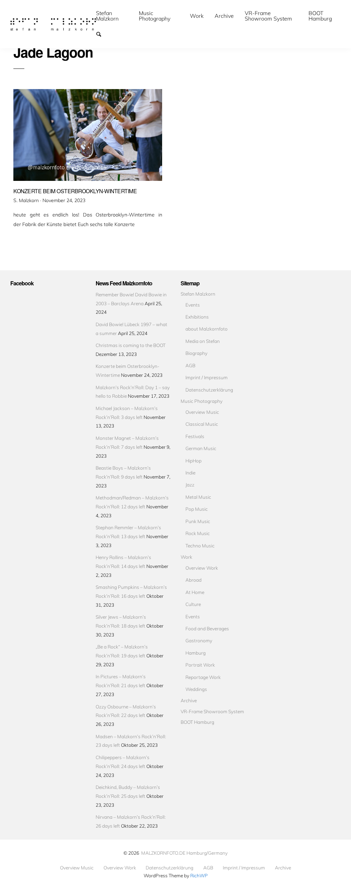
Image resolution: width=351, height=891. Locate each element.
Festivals (194, 436)
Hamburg (195, 653)
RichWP (199, 875)
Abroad (193, 580)
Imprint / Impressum (206, 377)
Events (192, 305)
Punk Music (197, 521)
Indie (190, 472)
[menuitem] (111, 16)
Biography (196, 353)
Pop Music (196, 509)
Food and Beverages (207, 628)
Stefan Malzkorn (107, 16)
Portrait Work (200, 665)
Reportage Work (203, 677)
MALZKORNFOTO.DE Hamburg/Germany (184, 853)
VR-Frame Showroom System (268, 16)
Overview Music (202, 412)
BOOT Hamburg (320, 16)
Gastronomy (198, 640)
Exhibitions (197, 317)
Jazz (189, 484)
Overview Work (201, 568)
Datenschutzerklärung (209, 390)
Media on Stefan (202, 341)
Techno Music (200, 545)
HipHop (193, 460)
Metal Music (198, 497)
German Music (200, 448)
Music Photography (154, 16)
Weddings (196, 689)
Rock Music (197, 533)
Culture (193, 604)
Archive (224, 15)
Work (197, 15)
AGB (190, 365)
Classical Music (201, 424)
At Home (194, 592)
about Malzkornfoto (206, 329)
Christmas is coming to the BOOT (131, 345)
